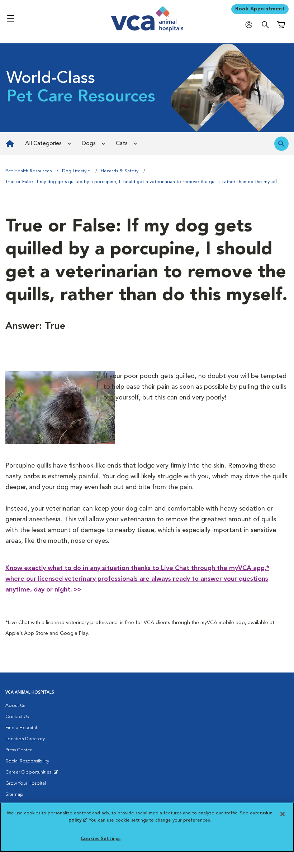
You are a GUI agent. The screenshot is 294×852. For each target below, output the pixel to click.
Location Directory (25, 739)
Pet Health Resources (28, 171)
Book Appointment (260, 8)
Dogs (89, 144)
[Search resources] (281, 144)
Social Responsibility (27, 761)
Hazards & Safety (119, 171)
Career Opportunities (29, 774)
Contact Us (17, 716)
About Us (15, 705)
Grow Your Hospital (25, 783)
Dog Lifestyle (76, 171)
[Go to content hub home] (10, 144)
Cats (122, 144)
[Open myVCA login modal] (250, 24)
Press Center (18, 750)
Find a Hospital (21, 728)
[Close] (282, 814)
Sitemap (14, 794)
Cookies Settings (100, 839)
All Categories (43, 144)
